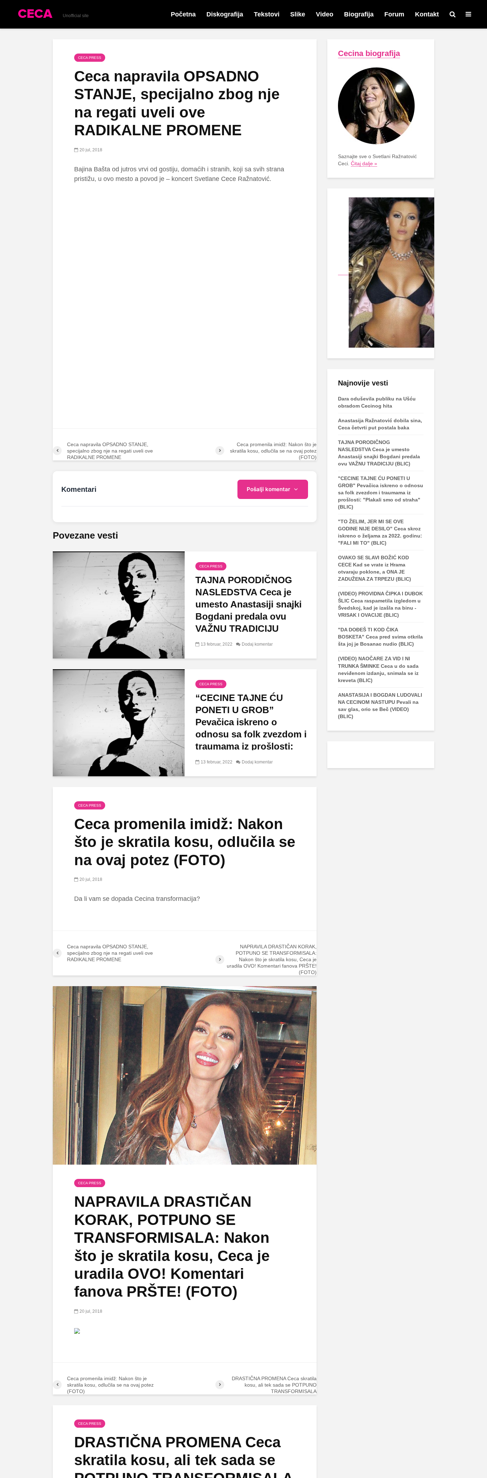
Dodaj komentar (257, 644)
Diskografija (224, 14)
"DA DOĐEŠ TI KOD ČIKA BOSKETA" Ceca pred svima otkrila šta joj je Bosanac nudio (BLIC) (380, 637)
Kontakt (427, 14)
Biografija (359, 14)
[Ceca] (386, 272)
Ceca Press (89, 58)
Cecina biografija (369, 53)
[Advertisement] (184, 243)
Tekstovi (267, 14)
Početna (183, 14)
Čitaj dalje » (364, 163)
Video (324, 14)
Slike (297, 14)
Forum (394, 14)
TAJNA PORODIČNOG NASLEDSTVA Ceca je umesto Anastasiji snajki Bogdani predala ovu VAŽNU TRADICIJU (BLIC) (248, 610)
